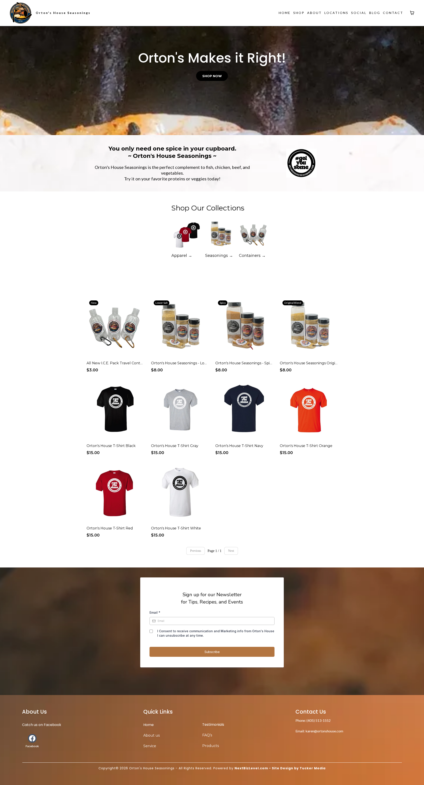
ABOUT (314, 13)
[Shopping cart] (412, 13)
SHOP (299, 13)
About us (151, 735)
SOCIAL (359, 13)
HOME (285, 13)
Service (149, 746)
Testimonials (213, 724)
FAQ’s (207, 735)
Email (155, 612)
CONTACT (393, 13)
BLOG (374, 13)
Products (210, 746)
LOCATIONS (336, 13)
